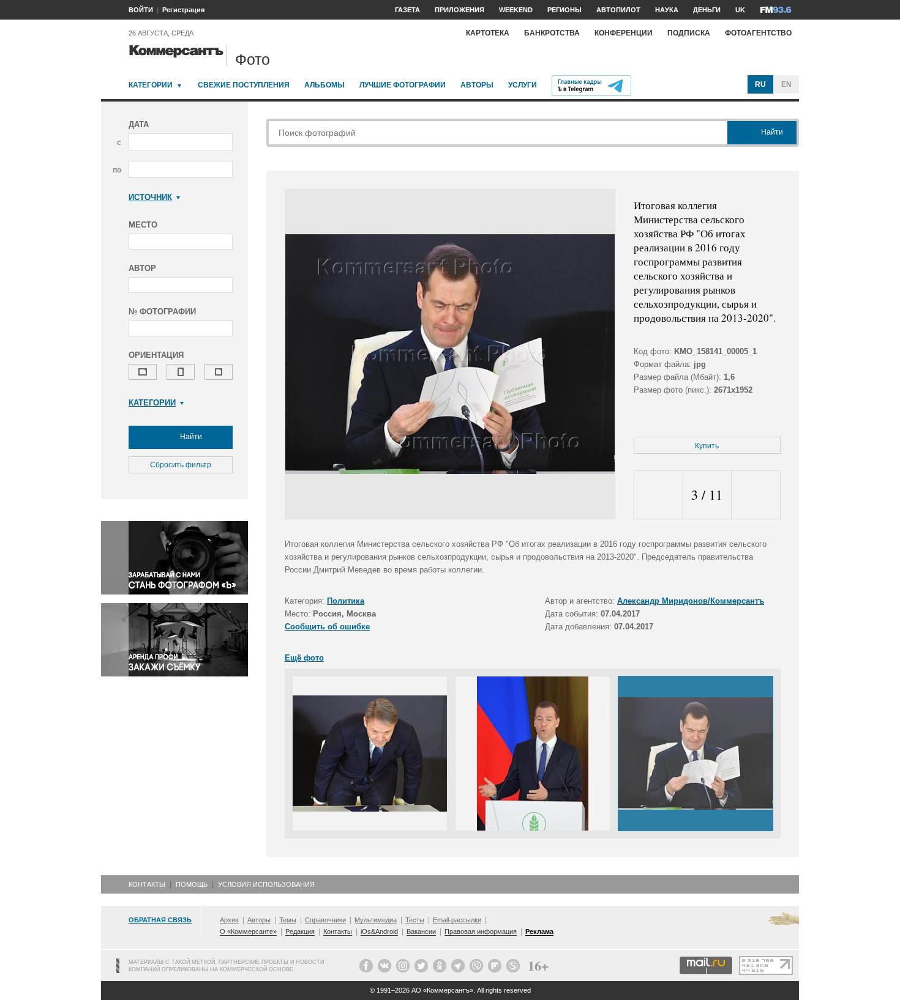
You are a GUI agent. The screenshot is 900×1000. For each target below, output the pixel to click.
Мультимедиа (375, 920)
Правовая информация (480, 931)
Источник (150, 197)
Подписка (688, 33)
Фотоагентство (758, 33)
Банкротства (552, 33)
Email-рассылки (457, 920)
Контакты (147, 884)
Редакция (300, 931)
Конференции (623, 33)
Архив (229, 920)
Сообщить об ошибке (327, 626)
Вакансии (421, 931)
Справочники (325, 920)
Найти (190, 436)
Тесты (414, 920)
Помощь (192, 884)
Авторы (476, 85)
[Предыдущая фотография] (658, 495)
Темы (287, 920)
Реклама (539, 931)
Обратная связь (160, 920)
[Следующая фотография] (756, 495)
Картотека (487, 33)
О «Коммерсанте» (248, 931)
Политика (345, 601)
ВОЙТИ (141, 9)
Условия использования (266, 884)
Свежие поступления (244, 85)
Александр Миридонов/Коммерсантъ (690, 601)
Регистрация (183, 9)
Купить (707, 446)
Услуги (522, 85)
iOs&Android (379, 931)
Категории (151, 85)
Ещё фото (304, 657)
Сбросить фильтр (180, 465)
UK (740, 9)
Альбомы (324, 85)
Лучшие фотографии (402, 85)
